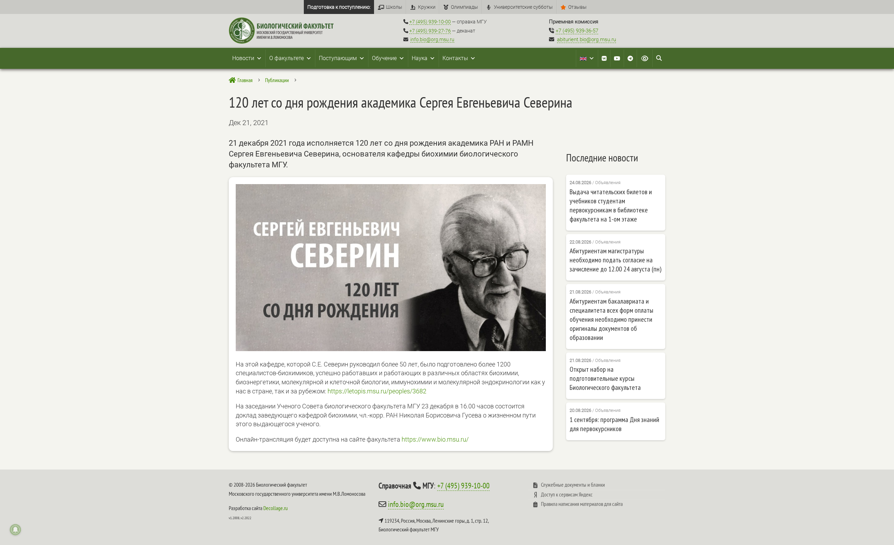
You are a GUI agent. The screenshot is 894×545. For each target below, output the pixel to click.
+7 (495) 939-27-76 (430, 31)
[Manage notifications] (15, 529)
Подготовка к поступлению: (339, 7)
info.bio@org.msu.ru (432, 39)
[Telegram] (630, 58)
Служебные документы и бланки (573, 484)
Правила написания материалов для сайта (582, 503)
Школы (394, 7)
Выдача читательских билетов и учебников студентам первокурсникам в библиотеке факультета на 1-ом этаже (611, 205)
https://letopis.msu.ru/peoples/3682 (377, 391)
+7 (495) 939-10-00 (430, 21)
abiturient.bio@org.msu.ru (586, 39)
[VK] (604, 58)
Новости (243, 58)
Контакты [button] (455, 58)
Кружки (426, 7)
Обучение (384, 58)
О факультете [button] (286, 58)
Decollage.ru (275, 507)
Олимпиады (464, 7)
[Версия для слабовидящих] (644, 58)
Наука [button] (419, 58)
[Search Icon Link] (659, 58)
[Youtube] (617, 58)
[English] (587, 58)
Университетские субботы (523, 7)
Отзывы (577, 7)
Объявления (608, 182)
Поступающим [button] (338, 58)
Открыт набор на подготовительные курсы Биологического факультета (605, 378)
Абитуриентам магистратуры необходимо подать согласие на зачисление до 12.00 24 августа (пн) (615, 260)
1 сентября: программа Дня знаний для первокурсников (614, 424)
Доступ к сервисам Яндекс (567, 494)
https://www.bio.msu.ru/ (435, 439)
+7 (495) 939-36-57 (577, 31)
